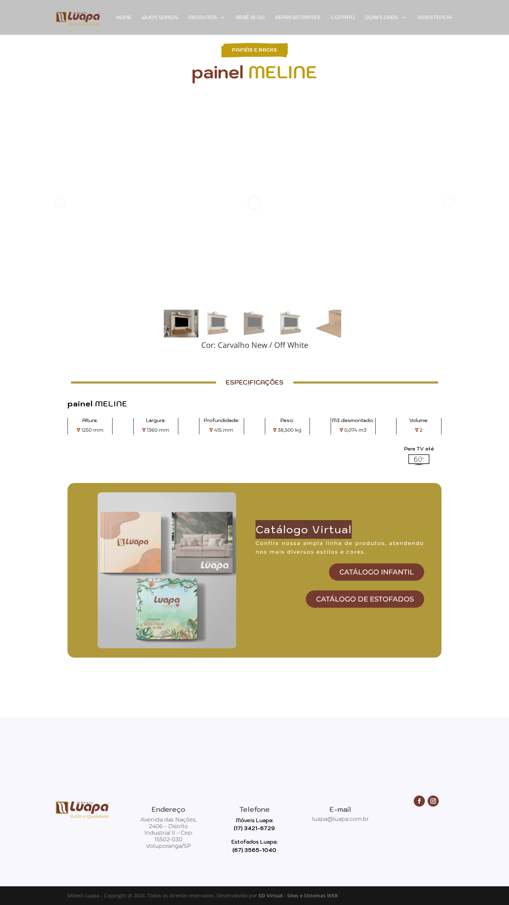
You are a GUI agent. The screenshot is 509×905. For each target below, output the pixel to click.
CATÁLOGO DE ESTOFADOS (365, 599)
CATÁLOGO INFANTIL (376, 572)
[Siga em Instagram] (433, 801)
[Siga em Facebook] (419, 801)
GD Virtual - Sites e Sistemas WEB (298, 895)
